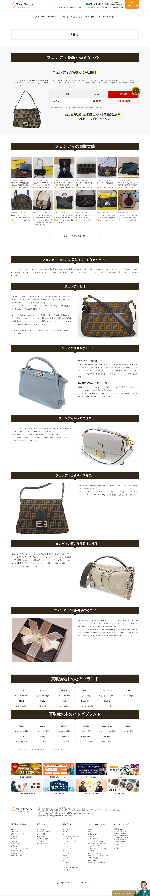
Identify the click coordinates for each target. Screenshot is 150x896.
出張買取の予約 (16, 851)
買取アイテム (82, 7)
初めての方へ (63, 7)
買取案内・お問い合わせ (20, 824)
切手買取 (40, 841)
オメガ (65, 831)
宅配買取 (14, 841)
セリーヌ (65, 855)
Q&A (121, 7)
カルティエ (66, 834)
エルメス (65, 843)
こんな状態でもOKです (95, 846)
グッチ (65, 851)
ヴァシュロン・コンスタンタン (72, 836)
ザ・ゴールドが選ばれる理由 (97, 843)
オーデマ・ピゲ (67, 839)
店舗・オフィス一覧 (17, 834)
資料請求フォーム (16, 855)
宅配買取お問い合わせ (121, 835)
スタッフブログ (93, 839)
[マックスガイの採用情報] (91, 787)
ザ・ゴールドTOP (20, 749)
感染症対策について (94, 860)
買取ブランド (95, 7)
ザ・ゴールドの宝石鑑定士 (96, 841)
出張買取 (14, 839)
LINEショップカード (94, 853)
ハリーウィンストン (69, 870)
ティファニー (67, 863)
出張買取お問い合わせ (121, 833)
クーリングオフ (119, 844)
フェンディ (66, 858)
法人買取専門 (15, 843)
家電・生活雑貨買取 (43, 843)
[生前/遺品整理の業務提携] (26, 787)
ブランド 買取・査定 (37, 749)
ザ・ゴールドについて (96, 824)
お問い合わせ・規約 (121, 824)
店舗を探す (73, 7)
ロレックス (66, 829)
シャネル (65, 846)
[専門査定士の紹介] (91, 770)
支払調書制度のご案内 (121, 839)
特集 (89, 831)
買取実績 (115, 7)
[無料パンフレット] (123, 770)
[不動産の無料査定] (59, 787)
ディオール (66, 853)
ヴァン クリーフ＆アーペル (71, 867)
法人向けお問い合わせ (121, 831)
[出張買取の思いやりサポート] (59, 770)
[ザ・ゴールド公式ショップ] (123, 787)
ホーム (55, 7)
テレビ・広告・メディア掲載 (97, 848)
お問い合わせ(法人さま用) (19, 848)
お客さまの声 (92, 834)
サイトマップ (118, 846)
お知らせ (91, 829)
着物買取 (40, 836)
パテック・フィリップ (70, 841)
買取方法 (106, 7)
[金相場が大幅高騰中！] (26, 770)
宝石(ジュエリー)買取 (44, 831)
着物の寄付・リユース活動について (99, 855)
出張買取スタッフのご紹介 (96, 863)
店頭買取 (14, 836)
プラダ (65, 860)
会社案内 (91, 851)
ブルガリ (65, 865)
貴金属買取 (40, 829)
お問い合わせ (15, 846)
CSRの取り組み (93, 858)
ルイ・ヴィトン (67, 848)
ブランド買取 (41, 834)
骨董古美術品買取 (42, 839)
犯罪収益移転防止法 (120, 842)
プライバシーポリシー (121, 837)
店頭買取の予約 (16, 853)
